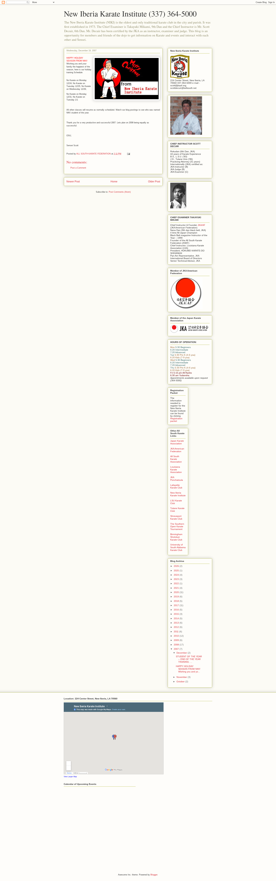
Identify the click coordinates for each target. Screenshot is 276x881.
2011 (176, 631)
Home (114, 181)
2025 (177, 570)
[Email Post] (128, 154)
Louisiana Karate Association (176, 470)
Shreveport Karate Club (176, 517)
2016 (177, 609)
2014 (177, 618)
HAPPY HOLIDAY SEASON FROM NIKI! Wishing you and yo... (188, 669)
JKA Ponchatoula (176, 478)
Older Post (154, 181)
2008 (177, 644)
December (182, 652)
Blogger (153, 874)
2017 (177, 605)
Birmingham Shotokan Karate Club (176, 537)
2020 (177, 592)
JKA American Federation (177, 450)
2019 (177, 596)
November (182, 677)
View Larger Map (70, 777)
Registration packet (176, 419)
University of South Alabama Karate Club (178, 547)
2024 (177, 575)
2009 (177, 640)
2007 (177, 649)
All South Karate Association (176, 459)
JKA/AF (201, 225)
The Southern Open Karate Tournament (177, 527)
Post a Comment (78, 168)
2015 (177, 614)
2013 (177, 622)
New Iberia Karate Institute (178, 494)
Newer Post (73, 181)
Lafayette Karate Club (176, 486)
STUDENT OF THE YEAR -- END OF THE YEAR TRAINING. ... (189, 659)
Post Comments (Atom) (120, 192)
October (180, 681)
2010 (177, 636)
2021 (177, 588)
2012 (177, 627)
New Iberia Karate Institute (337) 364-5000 (130, 13)
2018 (177, 601)
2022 (177, 583)
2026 (177, 566)
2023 (177, 579)
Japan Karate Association (177, 442)
